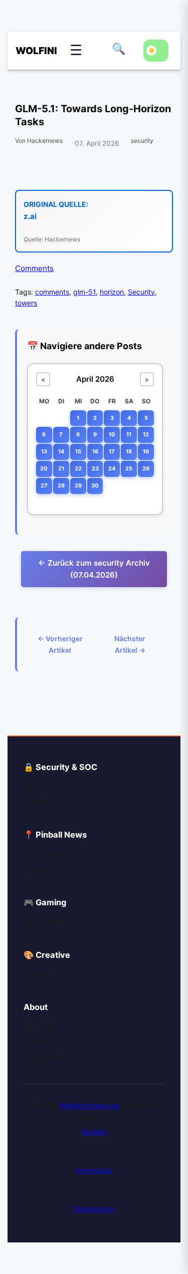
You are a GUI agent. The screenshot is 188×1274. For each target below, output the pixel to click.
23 (95, 468)
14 (61, 451)
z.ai (30, 216)
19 (146, 451)
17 (112, 451)
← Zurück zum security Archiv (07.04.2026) (94, 569)
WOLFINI (31, 51)
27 (44, 485)
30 (95, 485)
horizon (112, 292)
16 (95, 451)
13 (44, 451)
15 (78, 451)
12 (146, 434)
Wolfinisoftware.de (90, 1105)
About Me (39, 1027)
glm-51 (84, 292)
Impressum (94, 1170)
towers (26, 303)
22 (78, 468)
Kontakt (94, 1131)
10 (112, 434)
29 (78, 485)
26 (145, 468)
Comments (34, 268)
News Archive (46, 854)
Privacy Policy (47, 1057)
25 (128, 468)
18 (129, 451)
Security (141, 292)
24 (111, 468)
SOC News (41, 802)
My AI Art (39, 974)
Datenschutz (94, 1208)
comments (52, 292)
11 (128, 434)
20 (44, 468)
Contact (37, 1042)
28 (61, 485)
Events (35, 870)
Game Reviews (48, 922)
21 (61, 468)
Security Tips (45, 787)
